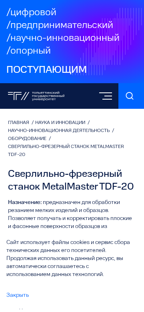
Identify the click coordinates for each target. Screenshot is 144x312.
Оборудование (28, 138)
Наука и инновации (60, 122)
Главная (19, 122)
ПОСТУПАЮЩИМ (46, 70)
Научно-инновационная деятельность (59, 130)
